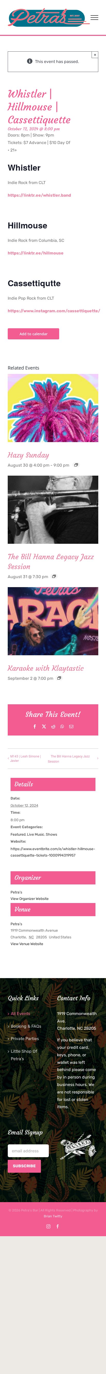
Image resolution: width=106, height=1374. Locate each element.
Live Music (35, 834)
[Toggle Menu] (94, 17)
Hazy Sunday (28, 455)
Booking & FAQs (26, 1026)
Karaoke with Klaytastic (46, 668)
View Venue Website (27, 944)
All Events (20, 1013)
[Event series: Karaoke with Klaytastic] (59, 678)
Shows (51, 834)
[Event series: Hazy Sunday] (76, 464)
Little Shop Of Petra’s (24, 1055)
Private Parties (25, 1038)
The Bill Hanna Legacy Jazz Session (69, 759)
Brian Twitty (53, 1216)
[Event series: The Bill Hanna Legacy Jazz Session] (54, 576)
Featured (18, 834)
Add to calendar (34, 334)
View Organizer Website (30, 899)
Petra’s (16, 924)
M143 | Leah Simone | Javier (25, 758)
